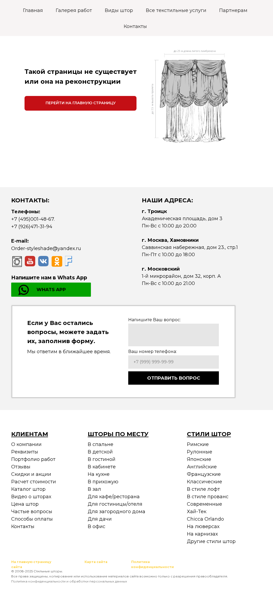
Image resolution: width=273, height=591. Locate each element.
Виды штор (119, 10)
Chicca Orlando (205, 519)
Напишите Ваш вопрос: (154, 319)
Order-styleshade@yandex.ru (46, 248)
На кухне (99, 474)
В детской (100, 452)
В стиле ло (200, 489)
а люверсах (205, 526)
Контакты (135, 26)
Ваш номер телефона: (152, 351)
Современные (204, 504)
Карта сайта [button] (96, 562)
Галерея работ (74, 10)
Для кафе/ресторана (114, 497)
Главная (33, 10)
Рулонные (199, 452)
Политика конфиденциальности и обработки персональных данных (69, 581)
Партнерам (233, 10)
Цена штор (25, 504)
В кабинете (102, 467)
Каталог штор (28, 489)
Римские (198, 444)
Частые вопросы (31, 511)
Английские (202, 467)
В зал (94, 489)
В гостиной (101, 459)
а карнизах (204, 534)
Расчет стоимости (33, 482)
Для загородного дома (116, 511)
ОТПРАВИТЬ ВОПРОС (173, 378)
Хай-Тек (196, 511)
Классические (204, 482)
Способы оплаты (32, 519)
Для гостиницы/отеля (115, 504)
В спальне (100, 444)
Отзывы (20, 467)
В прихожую (103, 482)
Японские (199, 459)
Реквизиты (24, 452)
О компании (26, 444)
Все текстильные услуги (176, 10)
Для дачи (100, 519)
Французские (204, 474)
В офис (96, 526)
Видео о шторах (31, 497)
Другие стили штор (211, 541)
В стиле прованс (207, 497)
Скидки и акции (31, 474)
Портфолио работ (33, 459)
